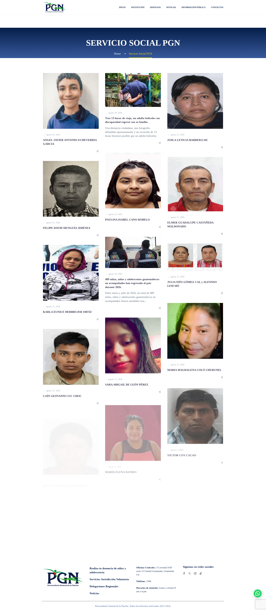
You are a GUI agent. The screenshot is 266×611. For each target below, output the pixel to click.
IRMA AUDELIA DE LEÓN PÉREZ (65, 480)
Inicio (122, 7)
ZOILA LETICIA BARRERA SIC (187, 140)
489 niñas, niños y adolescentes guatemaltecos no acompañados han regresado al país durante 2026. (132, 283)
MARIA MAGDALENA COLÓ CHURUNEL (194, 369)
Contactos (217, 7)
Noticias (171, 7)
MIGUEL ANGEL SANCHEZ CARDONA (192, 538)
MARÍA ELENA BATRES (121, 468)
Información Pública (193, 7)
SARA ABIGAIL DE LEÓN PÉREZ (126, 384)
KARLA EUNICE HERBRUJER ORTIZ (67, 311)
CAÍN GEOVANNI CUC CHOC (62, 396)
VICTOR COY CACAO (181, 453)
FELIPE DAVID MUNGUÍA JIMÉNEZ (66, 227)
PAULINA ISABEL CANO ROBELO (127, 219)
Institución (137, 7)
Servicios (155, 7)
